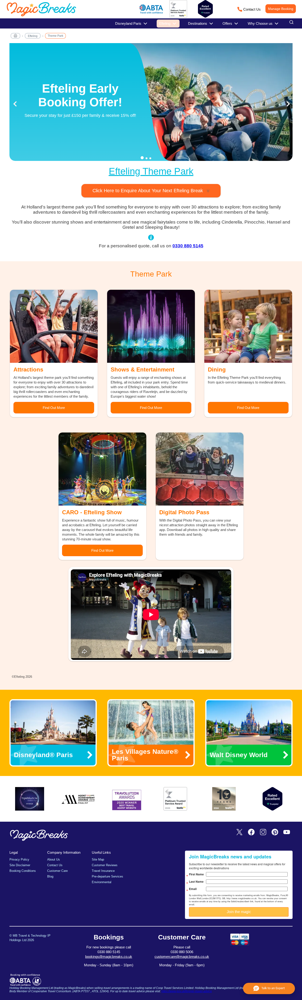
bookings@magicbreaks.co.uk (108, 957)
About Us (53, 859)
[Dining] (248, 326)
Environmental (101, 882)
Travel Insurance (103, 871)
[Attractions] (54, 326)
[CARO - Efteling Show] (102, 469)
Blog (50, 876)
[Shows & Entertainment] (151, 326)
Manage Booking (280, 9)
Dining (217, 369)
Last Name (196, 881)
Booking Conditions (22, 871)
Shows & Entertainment (142, 369)
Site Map (98, 859)
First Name (196, 874)
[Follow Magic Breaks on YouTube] (286, 832)
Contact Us (252, 9)
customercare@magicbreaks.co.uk (182, 957)
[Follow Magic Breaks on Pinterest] (275, 832)
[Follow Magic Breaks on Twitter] (239, 832)
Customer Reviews (104, 865)
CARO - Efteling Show (92, 512)
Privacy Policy (19, 859)
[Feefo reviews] (178, 16)
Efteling (33, 36)
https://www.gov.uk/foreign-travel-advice (186, 991)
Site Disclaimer (19, 865)
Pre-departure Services (107, 876)
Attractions (28, 369)
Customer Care (57, 871)
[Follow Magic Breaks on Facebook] (251, 832)
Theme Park (55, 35)
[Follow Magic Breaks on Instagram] (263, 832)
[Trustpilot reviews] (205, 9)
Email (193, 888)
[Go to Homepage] (15, 36)
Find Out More (54, 408)
